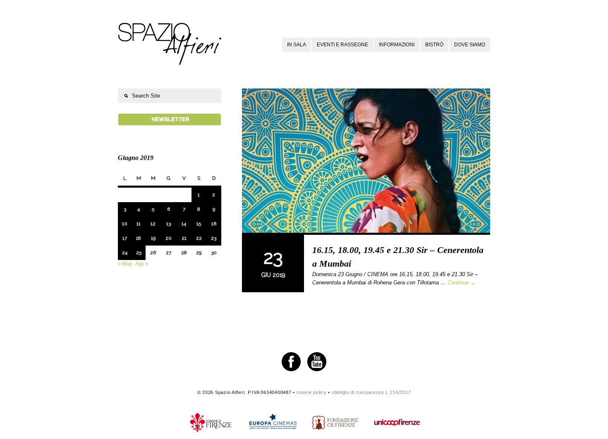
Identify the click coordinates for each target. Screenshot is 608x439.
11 (138, 224)
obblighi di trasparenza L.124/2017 (371, 392)
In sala (296, 44)
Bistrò (434, 44)
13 (168, 224)
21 (184, 238)
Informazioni (396, 44)
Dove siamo (469, 44)
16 (213, 224)
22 (199, 238)
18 (138, 238)
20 (168, 238)
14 (184, 224)
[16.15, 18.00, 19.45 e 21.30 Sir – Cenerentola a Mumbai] (366, 161)
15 (198, 224)
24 (124, 252)
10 (124, 224)
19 (153, 238)
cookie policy (312, 392)
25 (138, 252)
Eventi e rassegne (342, 44)
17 (124, 238)
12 (153, 224)
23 (213, 238)
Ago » (141, 264)
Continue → (462, 282)
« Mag (125, 264)
